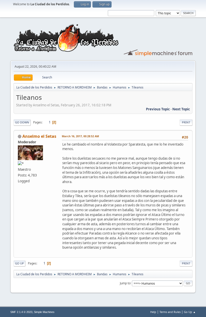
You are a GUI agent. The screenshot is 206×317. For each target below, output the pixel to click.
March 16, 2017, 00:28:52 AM (80, 136)
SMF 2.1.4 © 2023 (21, 311)
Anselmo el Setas (39, 136)
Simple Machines (44, 311)
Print (186, 122)
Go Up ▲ (190, 312)
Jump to (125, 283)
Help (153, 312)
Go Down (22, 122)
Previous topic (158, 109)
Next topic (181, 109)
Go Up (19, 263)
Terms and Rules (170, 312)
